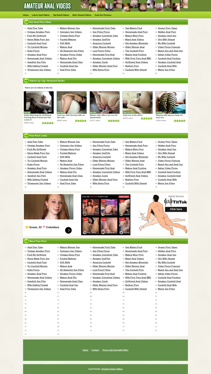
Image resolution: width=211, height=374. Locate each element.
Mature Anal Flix (68, 58)
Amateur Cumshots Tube (105, 36)
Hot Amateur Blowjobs (136, 43)
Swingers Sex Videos (71, 32)
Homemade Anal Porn (136, 32)
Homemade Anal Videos (39, 58)
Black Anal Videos (134, 39)
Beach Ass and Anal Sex (170, 51)
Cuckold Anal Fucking (169, 58)
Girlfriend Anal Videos (136, 62)
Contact (95, 350)
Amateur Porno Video (71, 54)
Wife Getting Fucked (37, 66)
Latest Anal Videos (41, 15)
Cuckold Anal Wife (167, 66)
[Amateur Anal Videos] (48, 11)
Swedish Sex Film (36, 62)
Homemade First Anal (104, 54)
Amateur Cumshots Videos (106, 58)
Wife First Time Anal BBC (138, 58)
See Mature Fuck (133, 28)
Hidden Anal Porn (167, 32)
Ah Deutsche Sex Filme (72, 51)
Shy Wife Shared (166, 39)
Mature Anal (66, 47)
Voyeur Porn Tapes (167, 28)
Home (26, 15)
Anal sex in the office (133, 115)
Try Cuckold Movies (37, 47)
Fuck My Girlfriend (36, 36)
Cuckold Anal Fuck (37, 43)
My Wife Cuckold (166, 43)
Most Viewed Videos (82, 15)
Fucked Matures (68, 39)
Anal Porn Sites (68, 70)
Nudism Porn (132, 66)
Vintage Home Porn (70, 36)
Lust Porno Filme (101, 51)
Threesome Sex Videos (39, 70)
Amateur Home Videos (112, 369)
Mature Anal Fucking (135, 54)
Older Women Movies (104, 47)
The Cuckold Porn (134, 51)
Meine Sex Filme (166, 70)
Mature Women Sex (70, 28)
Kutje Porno (33, 51)
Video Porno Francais (169, 47)
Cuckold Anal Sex (69, 66)
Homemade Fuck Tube (104, 28)
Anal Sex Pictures (103, 15)
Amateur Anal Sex (167, 36)
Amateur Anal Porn (37, 54)
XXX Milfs (65, 43)
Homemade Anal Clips (71, 62)
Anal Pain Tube (35, 28)
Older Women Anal (135, 47)
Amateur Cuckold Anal (169, 62)
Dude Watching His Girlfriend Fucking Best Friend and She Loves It (37, 117)
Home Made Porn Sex (38, 39)
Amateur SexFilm (101, 39)
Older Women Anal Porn (105, 66)
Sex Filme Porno (101, 32)
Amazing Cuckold (102, 43)
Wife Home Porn (101, 70)
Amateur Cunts (100, 62)
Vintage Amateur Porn (38, 32)
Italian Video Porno (168, 54)
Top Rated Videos (61, 15)
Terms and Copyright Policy (115, 350)
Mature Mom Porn (134, 36)
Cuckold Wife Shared (136, 70)
